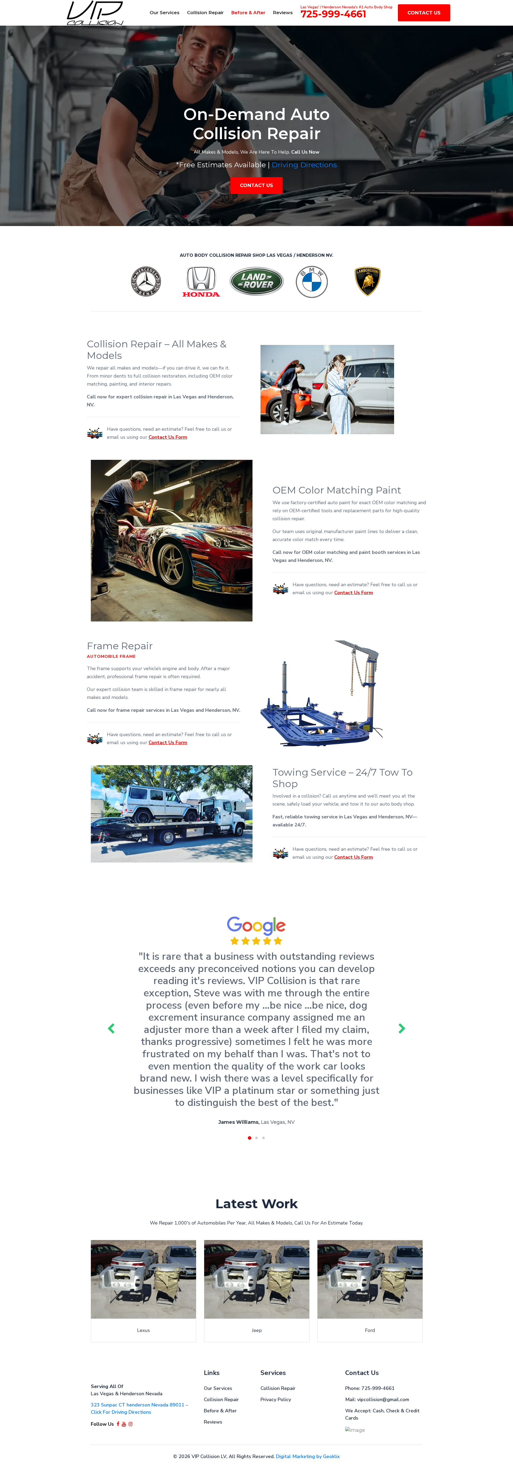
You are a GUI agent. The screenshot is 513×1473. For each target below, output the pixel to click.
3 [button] (263, 1138)
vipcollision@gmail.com (383, 1399)
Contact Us (424, 13)
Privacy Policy (276, 1399)
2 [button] (256, 1138)
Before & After (248, 12)
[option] (256, 126)
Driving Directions (304, 164)
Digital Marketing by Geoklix (308, 1456)
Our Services (165, 12)
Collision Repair (205, 12)
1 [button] (249, 1138)
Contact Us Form (168, 437)
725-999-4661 (333, 14)
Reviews (283, 12)
